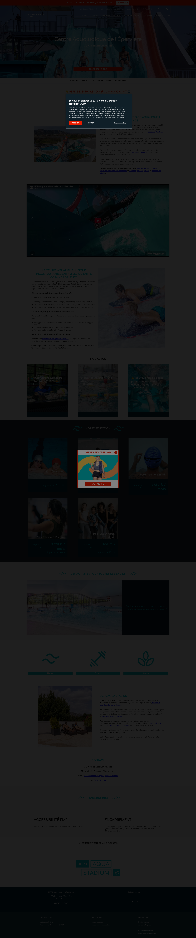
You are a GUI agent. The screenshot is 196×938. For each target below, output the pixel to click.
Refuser (91, 123)
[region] (99, 111)
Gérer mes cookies (120, 123)
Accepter (75, 123)
